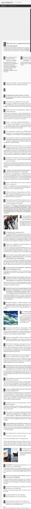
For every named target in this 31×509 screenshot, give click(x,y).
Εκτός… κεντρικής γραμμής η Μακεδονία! (18, 122)
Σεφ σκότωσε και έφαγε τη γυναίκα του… (18, 501)
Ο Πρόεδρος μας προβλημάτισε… (15, 232)
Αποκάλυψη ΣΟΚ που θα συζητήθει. (16, 495)
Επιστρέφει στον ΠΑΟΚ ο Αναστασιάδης (17, 102)
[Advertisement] (15, 23)
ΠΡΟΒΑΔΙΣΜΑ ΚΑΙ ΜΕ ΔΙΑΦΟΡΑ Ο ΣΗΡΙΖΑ (17, 95)
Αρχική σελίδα (13, 6)
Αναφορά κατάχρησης (24, 508)
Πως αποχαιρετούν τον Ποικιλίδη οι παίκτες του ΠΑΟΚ (11, 58)
